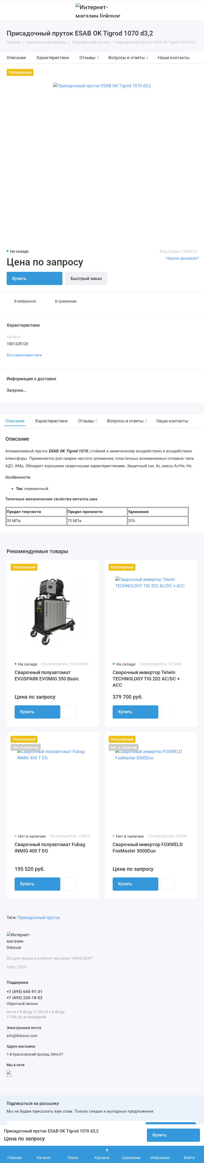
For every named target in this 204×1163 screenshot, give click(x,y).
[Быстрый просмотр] (69, 712)
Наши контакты (173, 57)
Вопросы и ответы (128, 57)
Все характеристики (24, 355)
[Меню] (10, 10)
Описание (16, 57)
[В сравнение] (82, 567)
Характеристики (52, 57)
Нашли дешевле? (182, 258)
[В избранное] (91, 567)
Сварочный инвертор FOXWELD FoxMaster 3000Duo (148, 848)
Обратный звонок (22, 1004)
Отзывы (89, 57)
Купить (27, 711)
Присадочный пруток (39, 917)
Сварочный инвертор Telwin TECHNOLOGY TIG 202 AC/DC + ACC (146, 679)
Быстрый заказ (86, 278)
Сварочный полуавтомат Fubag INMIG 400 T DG (50, 848)
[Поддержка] (194, 10)
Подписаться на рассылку (33, 1103)
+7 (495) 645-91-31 (24, 991)
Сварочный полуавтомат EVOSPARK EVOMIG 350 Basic (47, 675)
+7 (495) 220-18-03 (24, 997)
